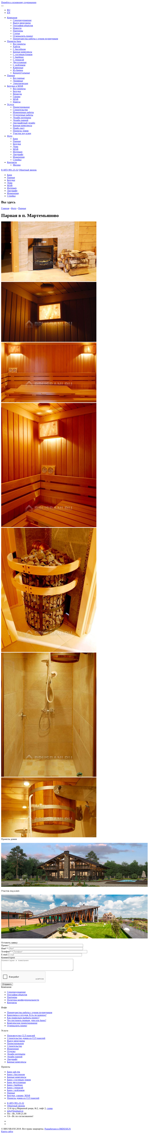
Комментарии (8, 957)
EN (8, 12)
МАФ (15, 99)
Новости (17, 28)
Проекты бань (14, 41)
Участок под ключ (22, 133)
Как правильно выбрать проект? (23, 1017)
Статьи (16, 33)
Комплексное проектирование (22, 1023)
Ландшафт (18, 154)
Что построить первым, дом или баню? (26, 1020)
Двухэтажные (20, 62)
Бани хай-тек (13, 1072)
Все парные (19, 78)
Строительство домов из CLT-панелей (26, 1038)
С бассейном (19, 49)
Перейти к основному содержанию (18, 2)
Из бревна (18, 70)
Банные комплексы (22, 52)
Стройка (17, 159)
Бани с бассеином (16, 1074)
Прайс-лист (18, 128)
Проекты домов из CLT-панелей (23, 1098)
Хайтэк (16, 46)
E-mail (4, 954)
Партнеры (18, 31)
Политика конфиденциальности (23, 1000)
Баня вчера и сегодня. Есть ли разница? (26, 1015)
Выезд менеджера (22, 23)
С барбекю (18, 57)
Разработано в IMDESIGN (58, 1129)
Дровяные (18, 81)
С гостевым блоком (22, 54)
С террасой (18, 59)
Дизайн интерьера (22, 117)
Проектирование (21, 107)
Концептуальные (21, 73)
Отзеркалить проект (23, 36)
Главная (5, 208)
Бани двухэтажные (16, 1082)
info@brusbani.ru (15, 1111)
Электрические (20, 83)
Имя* (4, 948)
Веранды (17, 94)
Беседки (17, 91)
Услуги (10, 104)
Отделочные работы (23, 115)
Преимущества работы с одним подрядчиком (35, 38)
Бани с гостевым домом (19, 1079)
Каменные (18, 67)
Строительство (20, 109)
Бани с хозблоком (15, 1090)
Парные (11, 75)
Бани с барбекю (15, 1085)
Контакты (12, 162)
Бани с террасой (15, 1087)
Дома (15, 146)
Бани (15, 138)
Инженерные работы (23, 112)
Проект (5, 945)
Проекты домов (21, 130)
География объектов (23, 25)
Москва (17, 165)
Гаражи (16, 96)
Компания (12, 17)
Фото (9, 136)
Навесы (17, 102)
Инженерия (18, 157)
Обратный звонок (28, 170)
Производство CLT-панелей (21, 1035)
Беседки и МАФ (15, 86)
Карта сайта (7, 1131)
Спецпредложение (22, 20)
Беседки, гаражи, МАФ (18, 1095)
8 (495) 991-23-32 (9, 170)
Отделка (11, 1051)
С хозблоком (19, 65)
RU (8, 10)
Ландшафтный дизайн (24, 123)
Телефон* (7, 951)
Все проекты (19, 44)
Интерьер (17, 152)
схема (50, 1108)
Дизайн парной (20, 120)
